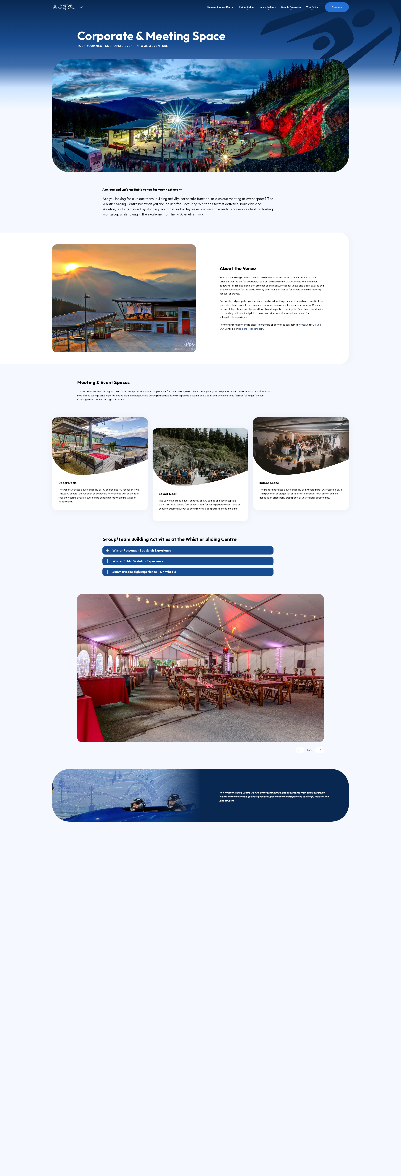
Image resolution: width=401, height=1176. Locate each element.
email (303, 324)
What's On (312, 6)
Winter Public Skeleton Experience (137, 561)
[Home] (64, 7)
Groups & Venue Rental (220, 6)
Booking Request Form (250, 328)
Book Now (336, 7)
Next (319, 750)
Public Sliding (246, 6)
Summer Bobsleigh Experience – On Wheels (144, 572)
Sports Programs (291, 6)
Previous (300, 750)
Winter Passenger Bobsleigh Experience (141, 550)
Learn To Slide (268, 6)
